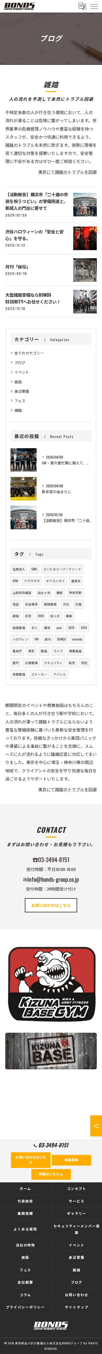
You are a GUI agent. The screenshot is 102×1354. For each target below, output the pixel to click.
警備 (44, 651)
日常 (28, 616)
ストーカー (39, 674)
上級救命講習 (22, 592)
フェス (19, 400)
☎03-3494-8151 (51, 859)
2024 (84, 627)
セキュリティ (53, 662)
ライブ (58, 651)
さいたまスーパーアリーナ (62, 569)
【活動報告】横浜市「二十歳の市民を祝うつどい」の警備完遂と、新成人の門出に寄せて (36, 201)
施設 (18, 381)
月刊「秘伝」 (17, 266)
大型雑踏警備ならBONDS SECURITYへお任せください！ (33, 298)
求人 (34, 627)
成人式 (55, 616)
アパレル (59, 674)
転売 (72, 662)
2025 (71, 627)
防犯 (84, 662)
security (77, 639)
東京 (31, 651)
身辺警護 (21, 391)
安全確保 (31, 604)
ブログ (19, 362)
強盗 (16, 604)
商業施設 (75, 651)
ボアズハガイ (55, 580)
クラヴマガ (32, 580)
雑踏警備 (50, 604)
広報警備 (31, 662)
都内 (48, 639)
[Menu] (94, 6)
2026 (41, 616)
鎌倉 (59, 592)
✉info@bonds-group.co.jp (51, 879)
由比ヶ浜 (44, 592)
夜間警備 (19, 674)
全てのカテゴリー (29, 353)
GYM (15, 580)
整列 (16, 662)
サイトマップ (76, 1307)
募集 (69, 616)
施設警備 (19, 627)
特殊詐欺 (75, 592)
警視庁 (17, 651)
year (59, 627)
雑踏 (18, 410)
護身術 (76, 580)
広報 (78, 604)
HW (36, 639)
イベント (21, 372)
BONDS (61, 639)
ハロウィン (20, 639)
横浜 (47, 627)
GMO (34, 569)
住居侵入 (19, 569)
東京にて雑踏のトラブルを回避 (67, 172)
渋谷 (66, 604)
